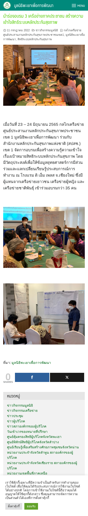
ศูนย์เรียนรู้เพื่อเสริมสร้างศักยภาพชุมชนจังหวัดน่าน (43, 447)
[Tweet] (67, 377)
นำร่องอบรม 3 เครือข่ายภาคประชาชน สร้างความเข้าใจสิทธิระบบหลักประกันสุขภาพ (43, 19)
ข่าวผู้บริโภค (16, 421)
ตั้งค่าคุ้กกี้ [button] (14, 506)
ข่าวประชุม (15, 416)
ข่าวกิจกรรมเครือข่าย (22, 410)
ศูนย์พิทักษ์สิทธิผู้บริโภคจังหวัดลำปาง (33, 442)
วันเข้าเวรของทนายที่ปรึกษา (27, 431)
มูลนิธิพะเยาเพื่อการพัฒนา (33, 5)
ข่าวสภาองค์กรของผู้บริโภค (26, 426)
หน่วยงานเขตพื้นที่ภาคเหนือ (27, 473)
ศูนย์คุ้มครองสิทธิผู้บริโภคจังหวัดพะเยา (34, 437)
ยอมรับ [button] (31, 506)
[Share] (32, 377)
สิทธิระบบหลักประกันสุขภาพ (35, 39)
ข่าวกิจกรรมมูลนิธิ (47, 30)
